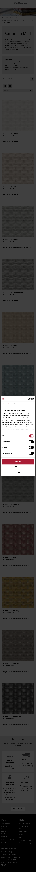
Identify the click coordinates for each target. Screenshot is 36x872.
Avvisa (18, 472)
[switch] (31, 441)
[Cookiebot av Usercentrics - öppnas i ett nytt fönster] (26, 399)
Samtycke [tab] (6, 404)
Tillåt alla (18, 461)
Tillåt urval (18, 467)
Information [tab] (18, 404)
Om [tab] (29, 404)
